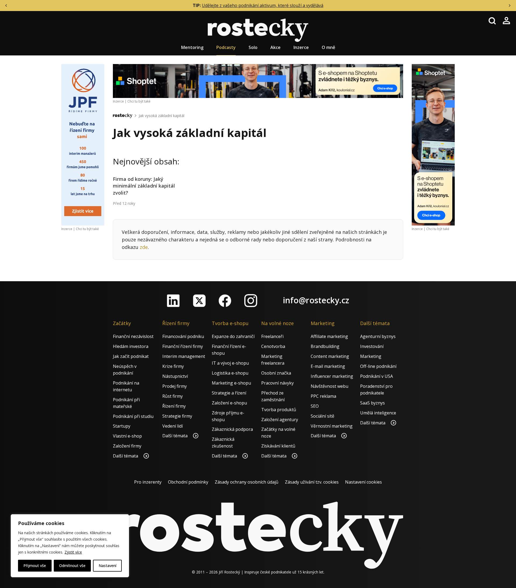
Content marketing (330, 356)
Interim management (183, 356)
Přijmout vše (34, 565)
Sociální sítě (322, 416)
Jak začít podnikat (131, 356)
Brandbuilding (325, 346)
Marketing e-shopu (231, 383)
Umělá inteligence (378, 413)
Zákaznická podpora (232, 429)
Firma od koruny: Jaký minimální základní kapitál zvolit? (144, 186)
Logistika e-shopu (230, 373)
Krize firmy (173, 366)
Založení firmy (127, 446)
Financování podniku (183, 336)
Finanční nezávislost (133, 336)
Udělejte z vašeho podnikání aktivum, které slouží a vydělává (262, 5)
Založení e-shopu (229, 403)
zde (144, 247)
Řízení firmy (174, 406)
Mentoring (192, 47)
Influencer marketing (332, 376)
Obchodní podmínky (188, 482)
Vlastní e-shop (127, 436)
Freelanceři (272, 336)
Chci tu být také (87, 229)
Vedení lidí (172, 426)
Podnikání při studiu (133, 416)
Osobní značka (276, 373)
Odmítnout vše (72, 565)
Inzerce (301, 47)
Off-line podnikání (378, 366)
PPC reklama (323, 396)
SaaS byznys (372, 403)
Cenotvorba (273, 346)
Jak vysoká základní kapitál (161, 115)
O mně (328, 47)
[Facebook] (224, 300)
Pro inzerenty (148, 482)
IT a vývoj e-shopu (230, 363)
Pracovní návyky (277, 383)
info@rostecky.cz (316, 300)
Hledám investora (130, 346)
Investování (372, 346)
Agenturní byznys (378, 336)
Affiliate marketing (329, 336)
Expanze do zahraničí (233, 336)
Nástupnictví (175, 376)
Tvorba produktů (278, 410)
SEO (315, 406)
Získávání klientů (278, 446)
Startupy (121, 426)
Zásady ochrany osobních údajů (246, 482)
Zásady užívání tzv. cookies (312, 482)
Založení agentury (279, 419)
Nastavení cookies (363, 482)
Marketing (370, 356)
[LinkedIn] (173, 300)
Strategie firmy (177, 416)
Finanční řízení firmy (182, 346)
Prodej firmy (174, 386)
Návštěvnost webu (329, 386)
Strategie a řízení (229, 393)
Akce (275, 47)
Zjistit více (73, 552)
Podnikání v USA (376, 376)
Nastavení (107, 565)
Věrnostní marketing (332, 426)
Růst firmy (172, 396)
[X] (199, 300)
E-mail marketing (328, 366)
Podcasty (226, 47)
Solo (253, 47)
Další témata (126, 456)
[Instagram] (250, 300)
